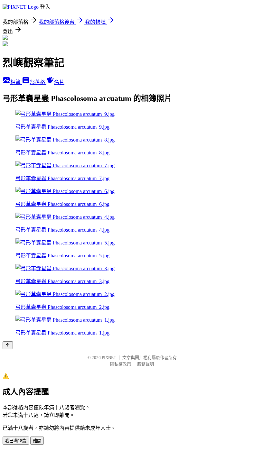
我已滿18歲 (15, 440)
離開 (37, 440)
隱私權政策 (120, 364)
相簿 (16, 82)
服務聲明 (145, 364)
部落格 (38, 82)
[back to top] (8, 345)
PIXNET (109, 357)
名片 (59, 82)
